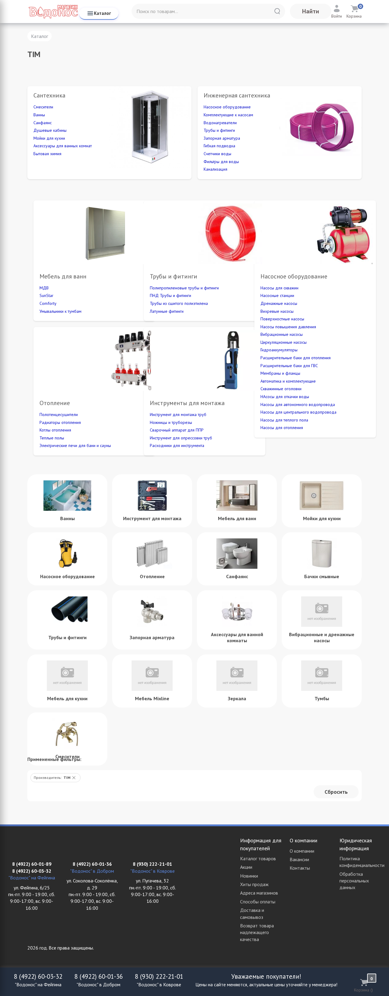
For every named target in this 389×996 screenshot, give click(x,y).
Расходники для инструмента (177, 445)
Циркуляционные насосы (283, 342)
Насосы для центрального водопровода (298, 412)
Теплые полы (52, 438)
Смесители (43, 107)
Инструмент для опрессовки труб (181, 438)
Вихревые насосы (277, 311)
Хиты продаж (254, 884)
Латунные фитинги (167, 311)
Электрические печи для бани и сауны (75, 445)
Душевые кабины (50, 130)
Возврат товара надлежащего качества (257, 932)
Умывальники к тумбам (60, 311)
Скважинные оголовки (280, 388)
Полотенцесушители (59, 414)
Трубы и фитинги (219, 130)
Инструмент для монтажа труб (178, 414)
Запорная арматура (222, 138)
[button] (73, 777)
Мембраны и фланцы (280, 373)
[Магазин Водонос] (53, 11)
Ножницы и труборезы (171, 422)
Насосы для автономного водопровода (297, 404)
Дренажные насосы (278, 303)
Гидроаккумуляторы (279, 350)
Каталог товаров (258, 858)
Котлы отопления (55, 430)
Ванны (39, 115)
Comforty (48, 303)
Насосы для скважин (279, 288)
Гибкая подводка (219, 145)
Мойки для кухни (49, 138)
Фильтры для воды (221, 161)
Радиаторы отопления (60, 422)
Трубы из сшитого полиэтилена (179, 303)
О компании (302, 851)
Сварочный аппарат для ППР (177, 430)
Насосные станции (277, 295)
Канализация (215, 169)
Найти (310, 11)
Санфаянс (42, 122)
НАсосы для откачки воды (284, 396)
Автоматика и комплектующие (288, 381)
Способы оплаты (257, 902)
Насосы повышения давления (288, 326)
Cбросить (336, 791)
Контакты (300, 868)
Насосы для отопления (281, 427)
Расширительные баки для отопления (295, 357)
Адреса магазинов (259, 893)
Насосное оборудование (227, 107)
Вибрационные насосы (281, 334)
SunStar (46, 295)
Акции (246, 867)
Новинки (249, 876)
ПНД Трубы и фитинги (170, 295)
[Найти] (277, 11)
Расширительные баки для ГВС (289, 365)
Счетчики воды (217, 153)
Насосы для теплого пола (284, 420)
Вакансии (299, 859)
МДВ (44, 288)
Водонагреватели (220, 122)
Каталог (102, 13)
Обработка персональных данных (354, 881)
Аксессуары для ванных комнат (62, 145)
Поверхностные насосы (282, 319)
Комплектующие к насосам (228, 115)
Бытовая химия (47, 153)
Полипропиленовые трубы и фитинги (184, 288)
